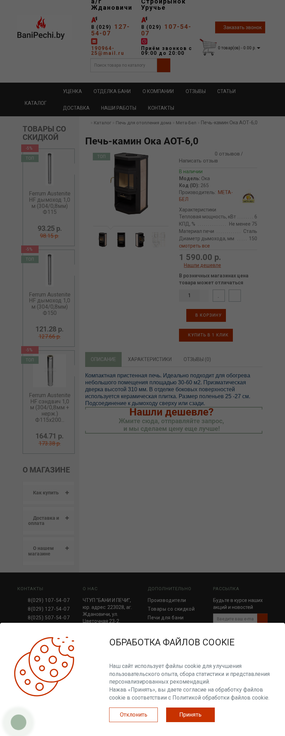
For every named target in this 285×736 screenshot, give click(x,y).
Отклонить (133, 714)
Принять (190, 714)
